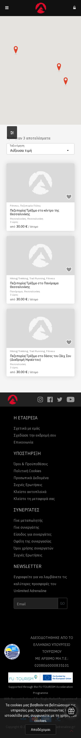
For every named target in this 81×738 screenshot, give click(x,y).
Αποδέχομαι (40, 729)
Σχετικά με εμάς (27, 428)
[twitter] (59, 399)
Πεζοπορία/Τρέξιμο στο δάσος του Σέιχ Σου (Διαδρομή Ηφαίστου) (40, 358)
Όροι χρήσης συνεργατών (33, 548)
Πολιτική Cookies (27, 471)
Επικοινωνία (23, 442)
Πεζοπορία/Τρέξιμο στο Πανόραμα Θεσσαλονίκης (34, 285)
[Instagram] (40, 399)
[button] (16, 50)
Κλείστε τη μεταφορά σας (34, 498)
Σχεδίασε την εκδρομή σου (35, 435)
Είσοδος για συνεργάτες (33, 534)
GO (62, 603)
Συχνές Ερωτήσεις (28, 485)
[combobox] (40, 149)
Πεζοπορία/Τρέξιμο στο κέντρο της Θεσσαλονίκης (34, 212)
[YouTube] (71, 399)
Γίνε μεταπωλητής (28, 520)
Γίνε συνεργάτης (26, 527)
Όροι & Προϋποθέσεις (31, 464)
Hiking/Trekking (19, 278)
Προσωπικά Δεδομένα (31, 478)
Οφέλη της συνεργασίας (32, 541)
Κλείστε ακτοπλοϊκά (30, 492)
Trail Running (37, 278)
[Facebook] (50, 399)
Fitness (14, 205)
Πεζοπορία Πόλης (30, 205)
